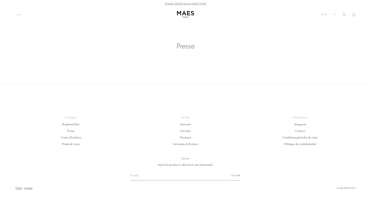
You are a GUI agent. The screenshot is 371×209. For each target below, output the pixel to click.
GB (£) (323, 14)
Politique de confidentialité (300, 144)
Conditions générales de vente (300, 137)
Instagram (300, 124)
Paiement (185, 137)
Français (28, 187)
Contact (300, 131)
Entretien (185, 124)
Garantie (185, 131)
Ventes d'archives (71, 137)
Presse (70, 131)
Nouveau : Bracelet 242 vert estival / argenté (185, 3)
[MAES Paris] (185, 14)
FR (334, 14)
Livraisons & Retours (185, 144)
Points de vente (71, 144)
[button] (344, 14)
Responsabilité (70, 124)
